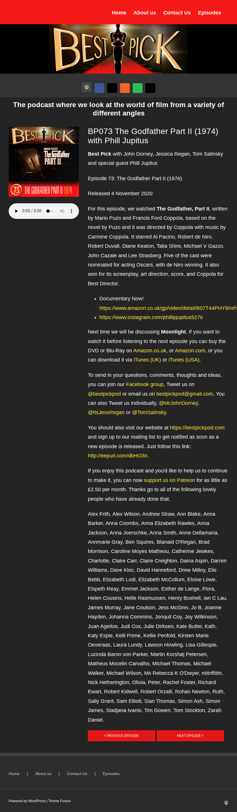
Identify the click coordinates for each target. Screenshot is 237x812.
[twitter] (112, 88)
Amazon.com (190, 350)
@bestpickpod (104, 394)
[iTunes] (87, 87)
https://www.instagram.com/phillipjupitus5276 (151, 317)
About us (43, 773)
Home (14, 773)
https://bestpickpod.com (197, 428)
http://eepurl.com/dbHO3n (117, 456)
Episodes (111, 773)
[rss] (125, 88)
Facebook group (145, 384)
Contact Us (77, 773)
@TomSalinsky (149, 412)
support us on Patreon (169, 480)
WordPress (37, 801)
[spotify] (137, 88)
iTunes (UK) (147, 360)
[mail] (150, 88)
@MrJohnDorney (178, 403)
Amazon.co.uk (149, 350)
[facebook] (99, 88)
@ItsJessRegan (106, 412)
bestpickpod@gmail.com (184, 394)
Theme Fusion (59, 801)
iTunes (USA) (184, 360)
